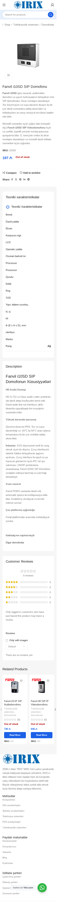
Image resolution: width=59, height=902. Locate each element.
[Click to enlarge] (8, 75)
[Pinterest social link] (20, 179)
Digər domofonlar (15, 542)
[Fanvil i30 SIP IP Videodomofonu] (42, 687)
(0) (18, 719)
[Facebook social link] (12, 179)
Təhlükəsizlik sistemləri (25, 24)
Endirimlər (7, 863)
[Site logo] (28, 4)
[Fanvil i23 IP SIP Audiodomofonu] (15, 687)
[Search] (50, 14)
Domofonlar (48, 24)
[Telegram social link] (28, 179)
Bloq (4, 857)
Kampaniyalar (9, 841)
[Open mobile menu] (4, 5)
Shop (7, 24)
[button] (55, 709)
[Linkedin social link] (24, 179)
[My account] (52, 5)
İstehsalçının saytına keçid (20, 535)
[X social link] (16, 179)
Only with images (18, 640)
